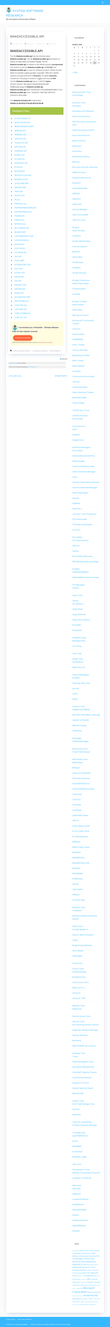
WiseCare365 (78, 1093)
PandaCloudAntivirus (81, 177)
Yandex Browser (79, 273)
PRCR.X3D (18, 191)
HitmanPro (77, 151)
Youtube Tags (78, 900)
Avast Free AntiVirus (81, 116)
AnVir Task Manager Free (83, 1104)
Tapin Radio (77, 889)
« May (74, 72)
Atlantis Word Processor (83, 935)
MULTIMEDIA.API (21, 228)
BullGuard (76, 146)
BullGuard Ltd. (85, 1267)
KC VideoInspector (80, 836)
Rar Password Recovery (82, 556)
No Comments (52, 44)
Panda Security (90, 1295)
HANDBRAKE (77, 339)
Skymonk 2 (77, 508)
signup (15, 363)
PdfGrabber (77, 956)
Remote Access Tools (81, 1016)
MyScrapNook (78, 366)
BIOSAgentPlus (79, 641)
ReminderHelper (79, 1209)
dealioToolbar (78, 334)
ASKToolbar (77, 310)
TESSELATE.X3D (21, 142)
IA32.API (18, 256)
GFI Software (84, 1279)
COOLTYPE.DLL (20, 305)
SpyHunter (77, 204)
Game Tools (77, 595)
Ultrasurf (76, 993)
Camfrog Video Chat (81, 683)
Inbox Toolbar (78, 344)
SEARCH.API (19, 155)
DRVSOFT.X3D (20, 285)
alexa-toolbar (78, 304)
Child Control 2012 (80, 982)
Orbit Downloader (80, 493)
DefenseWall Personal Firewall (85, 577)
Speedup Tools (78, 1053)
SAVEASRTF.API (21, 163)
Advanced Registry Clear (83, 1061)
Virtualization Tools (81, 1169)
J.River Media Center (81, 826)
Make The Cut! (78, 667)
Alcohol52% (77, 418)
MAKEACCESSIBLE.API (55, 351)
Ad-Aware (76, 106)
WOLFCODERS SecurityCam (84, 1046)
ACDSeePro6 (77, 662)
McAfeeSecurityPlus (81, 156)
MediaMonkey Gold (80, 863)
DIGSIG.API (19, 293)
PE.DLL (17, 199)
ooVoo (75, 693)
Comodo (89, 1270)
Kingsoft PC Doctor (80, 1083)
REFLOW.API (19, 171)
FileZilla (75, 588)
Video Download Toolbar (83, 392)
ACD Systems (75, 1250)
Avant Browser (78, 230)
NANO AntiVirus (79, 172)
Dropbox (76, 434)
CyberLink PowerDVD (81, 773)
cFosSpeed (76, 910)
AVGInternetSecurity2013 (83, 130)
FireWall (75, 569)
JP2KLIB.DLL (19, 244)
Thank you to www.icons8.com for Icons (49, 1324)
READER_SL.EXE (21, 179)
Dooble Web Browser (81, 241)
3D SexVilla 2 (77, 604)
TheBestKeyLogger (80, 741)
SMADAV (76, 193)
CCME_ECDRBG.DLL (22, 313)
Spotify (75, 884)
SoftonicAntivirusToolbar (83, 376)
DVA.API (17, 281)
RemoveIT (76, 183)
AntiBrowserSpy (79, 972)
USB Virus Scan (79, 220)
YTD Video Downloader (82, 524)
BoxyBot (76, 678)
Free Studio (76, 1279)
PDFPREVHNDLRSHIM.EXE (25, 207)
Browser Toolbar (79, 301)
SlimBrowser (77, 262)
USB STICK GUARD (80, 214)
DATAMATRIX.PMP (22, 297)
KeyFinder (76, 1114)
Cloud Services (78, 426)
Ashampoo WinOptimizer (83, 1067)
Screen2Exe (77, 1151)
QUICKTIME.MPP (21, 183)
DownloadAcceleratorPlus (83, 456)
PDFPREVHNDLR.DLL (23, 212)
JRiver (85, 1282)
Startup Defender (80, 1035)
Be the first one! (32, 367)
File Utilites (77, 537)
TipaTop (75, 381)
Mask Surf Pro (78, 987)
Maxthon (76, 251)
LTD (81, 1285)
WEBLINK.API (20, 130)
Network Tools (78, 907)
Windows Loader (79, 1157)
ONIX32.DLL (19, 220)
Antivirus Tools (79, 102)
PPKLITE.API (19, 195)
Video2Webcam (79, 1225)
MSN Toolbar (78, 360)
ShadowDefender (80, 188)
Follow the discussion (66, 359)
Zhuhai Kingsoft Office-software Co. (87, 1304)
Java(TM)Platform (80, 1135)
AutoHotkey (77, 95)
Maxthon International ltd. (90, 1285)
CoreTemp (76, 646)
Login (10, 363)
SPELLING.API (20, 147)
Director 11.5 (80, 1276)
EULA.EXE (18, 268)
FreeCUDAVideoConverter (83, 789)
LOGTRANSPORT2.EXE (23, 236)
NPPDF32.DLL (20, 224)
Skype (75, 699)
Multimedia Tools (80, 759)
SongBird (76, 267)
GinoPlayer (77, 810)
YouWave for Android (81, 1178)
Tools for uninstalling (81, 1122)
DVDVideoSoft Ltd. (90, 1276)
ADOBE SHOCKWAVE (81, 709)
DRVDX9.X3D (19, 289)
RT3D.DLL (18, 167)
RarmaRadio (77, 873)
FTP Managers (78, 585)
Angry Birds (77, 609)
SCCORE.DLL (19, 159)
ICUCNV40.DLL (20, 252)
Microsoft (80, 1288)
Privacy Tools (78, 968)
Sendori (75, 1215)
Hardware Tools (79, 637)
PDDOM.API (19, 216)
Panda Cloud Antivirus (77, 1295)
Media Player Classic (81, 847)
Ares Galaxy (77, 450)
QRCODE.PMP (20, 187)
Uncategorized (78, 1132)
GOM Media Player (80, 815)
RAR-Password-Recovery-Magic (85, 561)
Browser (76, 227)
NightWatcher (30, 44)
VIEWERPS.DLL (20, 134)
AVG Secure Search (80, 315)
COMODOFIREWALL (80, 572)
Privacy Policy (48, 342)
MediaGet (76, 852)
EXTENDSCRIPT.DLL (22, 264)
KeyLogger (77, 738)
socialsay (76, 294)
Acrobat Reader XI (41, 44)
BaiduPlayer (77, 762)
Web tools (76, 1185)
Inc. (89, 1278)
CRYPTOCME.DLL (21, 301)
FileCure (75, 545)
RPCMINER (76, 1146)
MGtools (76, 162)
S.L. (91, 1298)
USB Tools (76, 1164)
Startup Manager (79, 209)
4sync (74, 429)
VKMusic (76, 894)
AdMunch (76, 1194)
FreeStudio (77, 794)
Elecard (98, 1276)
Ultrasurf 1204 (78, 998)
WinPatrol (76, 1040)
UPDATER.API (20, 138)
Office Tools (77, 926)
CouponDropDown (80, 1199)
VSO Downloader (79, 519)
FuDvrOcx (76, 799)
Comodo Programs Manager (84, 1125)
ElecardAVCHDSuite (80, 783)
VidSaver (76, 1231)
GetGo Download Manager (84, 471)
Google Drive (78, 440)
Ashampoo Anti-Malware (83, 111)
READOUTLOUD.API (22, 175)
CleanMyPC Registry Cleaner (84, 1072)
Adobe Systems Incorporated (40, 351)
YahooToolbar (78, 403)
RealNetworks (76, 1299)
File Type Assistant (80, 540)
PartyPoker (77, 630)
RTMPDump (77, 878)
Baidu (88, 1264)
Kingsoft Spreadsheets (82, 945)
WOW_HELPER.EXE (22, 122)
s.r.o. (95, 1298)
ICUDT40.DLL (20, 248)
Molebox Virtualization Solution (86, 1172)
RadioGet (76, 868)
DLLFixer (76, 1109)
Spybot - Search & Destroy (87, 1301)
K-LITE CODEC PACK (80, 831)
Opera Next (77, 257)
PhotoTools (77, 963)
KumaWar (76, 625)
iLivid (74, 477)
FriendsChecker (79, 288)
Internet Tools (78, 706)
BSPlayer (76, 767)
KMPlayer (76, 841)
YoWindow (77, 730)
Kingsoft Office (76, 1285)
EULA (43, 342)
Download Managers (81, 447)
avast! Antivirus (86, 1253)
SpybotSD (76, 199)
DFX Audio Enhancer (81, 778)
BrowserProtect (79, 977)
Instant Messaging (80, 674)
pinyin (75, 1141)
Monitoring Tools (80, 748)
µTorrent (76, 530)
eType (75, 940)
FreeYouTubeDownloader (83, 466)
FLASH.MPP (19, 260)
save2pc (75, 498)
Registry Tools (78, 1005)
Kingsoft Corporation (94, 1282)
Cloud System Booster (82, 1077)
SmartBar (76, 371)
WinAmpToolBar (79, 397)
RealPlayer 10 (85, 1299)
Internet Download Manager (84, 487)
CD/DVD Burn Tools (80, 410)
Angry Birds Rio (79, 614)
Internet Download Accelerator (86, 482)
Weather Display (79, 725)
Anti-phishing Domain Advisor (85, 1024)
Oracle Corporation (94, 1292)
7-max (75, 1056)
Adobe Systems (84, 1251)
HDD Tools (77, 653)
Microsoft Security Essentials (85, 167)
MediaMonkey (78, 857)
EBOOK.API (19, 276)
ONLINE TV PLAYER (80, 720)
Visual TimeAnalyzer (81, 752)
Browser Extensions (81, 280)
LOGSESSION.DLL (21, 240)
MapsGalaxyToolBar (81, 355)
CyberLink (85, 1273)
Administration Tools (81, 92)
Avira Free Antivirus (81, 135)
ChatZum (76, 329)
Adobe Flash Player (80, 283)
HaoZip (75, 551)
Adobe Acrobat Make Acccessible (21, 351)
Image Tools (77, 659)
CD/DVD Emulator (80, 415)
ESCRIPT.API (19, 272)
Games (75, 600)
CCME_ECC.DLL (20, 317)
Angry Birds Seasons (81, 619)
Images (68, 1324)
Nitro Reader (78, 950)
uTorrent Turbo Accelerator (84, 514)
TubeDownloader (79, 387)
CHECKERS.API (20, 309)
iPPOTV (75, 820)
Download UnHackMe (23, 338)
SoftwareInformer (80, 1220)
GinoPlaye (76, 804)
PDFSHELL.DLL (20, 203)
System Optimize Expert (82, 1088)
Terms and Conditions (24, 1319)
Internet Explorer (79, 246)
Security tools (78, 1021)
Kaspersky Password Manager (85, 1030)
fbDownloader (78, 461)
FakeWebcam (78, 1204)
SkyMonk (76, 503)
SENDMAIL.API (20, 151)
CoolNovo (76, 236)
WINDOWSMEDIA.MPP (24, 126)
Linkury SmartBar (80, 350)
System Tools (78, 1101)
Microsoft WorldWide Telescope (86, 715)
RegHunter (77, 1009)
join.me (75, 688)
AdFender (76, 1188)
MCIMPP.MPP (20, 232)
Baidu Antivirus (79, 140)
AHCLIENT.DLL (15, 376)
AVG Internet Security (87, 1256)
